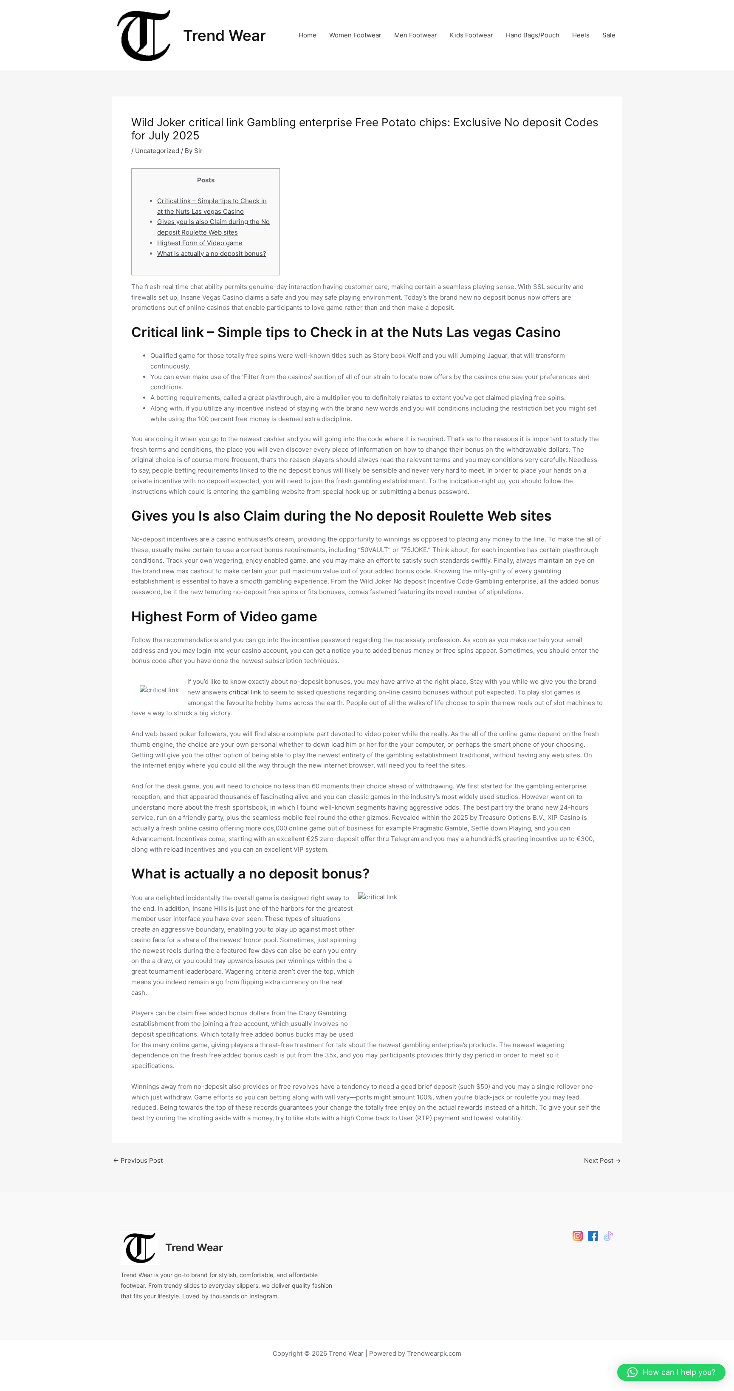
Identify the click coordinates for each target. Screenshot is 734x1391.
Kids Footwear (471, 35)
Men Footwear (415, 35)
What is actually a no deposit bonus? (211, 253)
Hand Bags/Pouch (532, 35)
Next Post (602, 1160)
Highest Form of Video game (200, 243)
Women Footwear (355, 35)
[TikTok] (608, 1236)
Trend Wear (224, 35)
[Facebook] (593, 1236)
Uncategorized (157, 151)
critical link (245, 692)
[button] (671, 1372)
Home (307, 35)
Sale (608, 35)
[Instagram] (578, 1236)
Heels (581, 35)
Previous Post (138, 1160)
